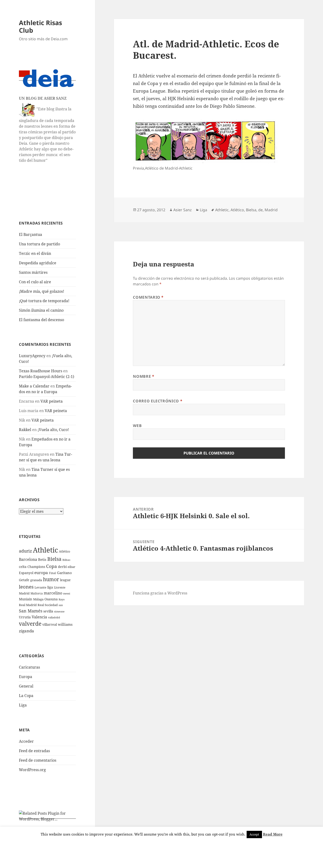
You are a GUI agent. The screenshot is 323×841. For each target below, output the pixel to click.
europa (41, 572)
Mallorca (37, 593)
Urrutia (25, 617)
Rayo (62, 599)
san (61, 605)
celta (22, 566)
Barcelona (28, 559)
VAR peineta (51, 401)
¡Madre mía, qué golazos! (41, 291)
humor (51, 579)
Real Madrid (28, 605)
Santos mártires (33, 272)
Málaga (38, 599)
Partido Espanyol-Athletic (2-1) (46, 376)
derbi (62, 566)
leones (26, 586)
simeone (59, 611)
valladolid (54, 617)
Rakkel (25, 429)
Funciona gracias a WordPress (160, 593)
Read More (273, 834)
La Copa (26, 695)
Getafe (24, 580)
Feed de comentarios (37, 760)
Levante (40, 587)
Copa (51, 566)
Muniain (25, 599)
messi (66, 593)
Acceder (26, 741)
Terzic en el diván (35, 253)
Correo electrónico (157, 401)
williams (65, 624)
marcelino (53, 593)
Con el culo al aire (35, 281)
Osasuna (51, 599)
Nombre (143, 376)
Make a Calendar (34, 386)
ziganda (26, 631)
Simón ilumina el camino (41, 310)
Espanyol (26, 573)
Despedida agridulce (37, 262)
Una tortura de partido (39, 244)
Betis (42, 559)
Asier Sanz (182, 209)
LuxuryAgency (32, 355)
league (65, 580)
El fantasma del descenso (41, 319)
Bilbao (66, 560)
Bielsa (54, 559)
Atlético (64, 551)
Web (137, 425)
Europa (25, 676)
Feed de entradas (34, 750)
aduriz (25, 551)
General (26, 686)
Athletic (45, 550)
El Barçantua (30, 234)
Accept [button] (254, 834)
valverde (30, 623)
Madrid (24, 593)
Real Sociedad (48, 605)
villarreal (49, 624)
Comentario (148, 297)
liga (50, 587)
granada (36, 580)
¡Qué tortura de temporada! (44, 300)
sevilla (48, 611)
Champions (36, 566)
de (260, 209)
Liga (23, 705)
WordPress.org (32, 769)
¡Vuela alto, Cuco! (53, 429)
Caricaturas (29, 667)
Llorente (59, 587)
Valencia (39, 617)
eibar (71, 567)
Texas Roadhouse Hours (40, 370)
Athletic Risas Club (40, 26)
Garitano (64, 572)
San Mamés (30, 611)
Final (52, 573)
